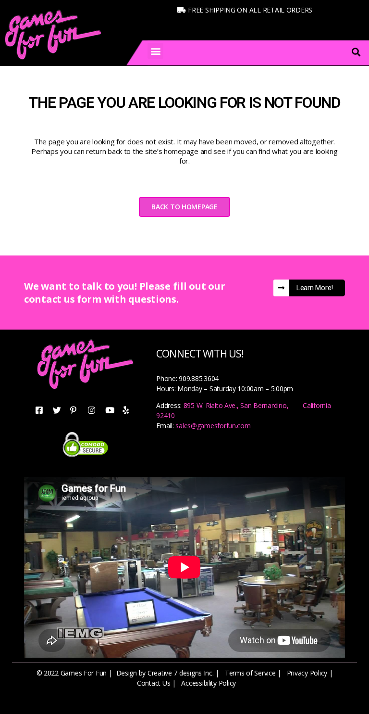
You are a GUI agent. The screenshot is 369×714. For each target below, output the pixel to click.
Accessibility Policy (208, 683)
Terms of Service (250, 672)
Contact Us (153, 683)
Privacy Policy (307, 672)
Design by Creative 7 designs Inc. (165, 672)
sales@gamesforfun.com (212, 425)
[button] (155, 51)
